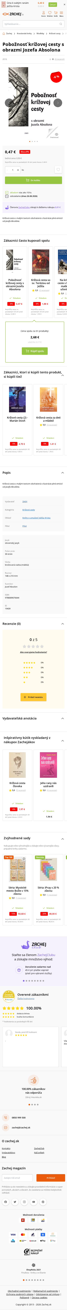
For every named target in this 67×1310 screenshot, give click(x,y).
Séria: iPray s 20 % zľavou (48, 889)
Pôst (24, 526)
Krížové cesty (54, 33)
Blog (4, 1156)
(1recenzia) (21, 898)
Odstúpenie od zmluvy (48, 1294)
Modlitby (40, 33)
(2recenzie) (44, 290)
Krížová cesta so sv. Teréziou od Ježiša (40, 283)
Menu (61, 16)
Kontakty (6, 1148)
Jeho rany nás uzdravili (48, 785)
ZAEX (24, 501)
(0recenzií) (60, 59)
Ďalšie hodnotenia (25, 998)
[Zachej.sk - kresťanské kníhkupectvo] (13, 14)
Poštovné (24, 1297)
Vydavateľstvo (8, 1152)
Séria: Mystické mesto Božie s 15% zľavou (17, 890)
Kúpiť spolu (37, 351)
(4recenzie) (52, 790)
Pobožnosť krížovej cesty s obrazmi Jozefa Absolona (15, 284)
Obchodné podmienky (19, 1291)
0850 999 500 (19, 1117)
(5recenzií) (21, 790)
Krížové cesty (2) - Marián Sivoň (17, 419)
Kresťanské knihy (24, 33)
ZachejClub (39, 1148)
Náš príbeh (39, 1152)
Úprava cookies (39, 1297)
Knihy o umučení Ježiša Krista (36, 517)
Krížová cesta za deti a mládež (48, 419)
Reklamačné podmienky (45, 1291)
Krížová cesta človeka (17, 785)
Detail (53, 4)
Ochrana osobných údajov (20, 1294)
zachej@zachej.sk (21, 1127)
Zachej (9, 33)
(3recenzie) (52, 424)
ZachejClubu (24, 207)
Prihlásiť (51, 1177)
